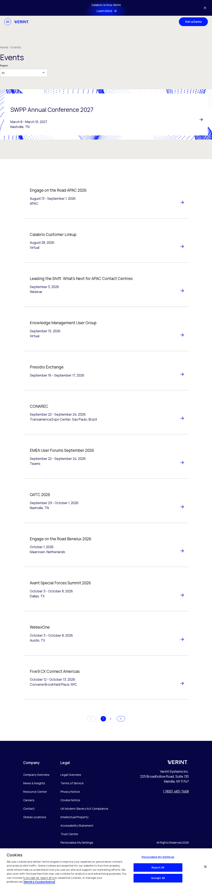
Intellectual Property (74, 817)
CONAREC (39, 406)
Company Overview (36, 775)
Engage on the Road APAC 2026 (58, 190)
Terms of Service (72, 783)
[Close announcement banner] (205, 8)
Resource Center (35, 792)
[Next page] (121, 718)
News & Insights (34, 783)
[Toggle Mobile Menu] (7, 21)
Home (5, 47)
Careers (28, 800)
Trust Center (69, 834)
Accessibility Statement (76, 825)
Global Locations (34, 817)
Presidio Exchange (47, 367)
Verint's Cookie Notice (39, 882)
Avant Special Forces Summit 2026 (60, 583)
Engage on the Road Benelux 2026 (60, 539)
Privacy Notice (70, 792)
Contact (29, 809)
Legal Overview (70, 775)
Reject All (158, 867)
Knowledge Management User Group (63, 322)
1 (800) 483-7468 (176, 791)
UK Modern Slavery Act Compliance (84, 809)
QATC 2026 (40, 494)
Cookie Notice (70, 800)
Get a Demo (193, 22)
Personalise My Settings (76, 842)
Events (16, 47)
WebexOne (40, 627)
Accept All (158, 878)
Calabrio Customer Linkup (53, 234)
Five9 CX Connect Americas (55, 671)
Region (4, 65)
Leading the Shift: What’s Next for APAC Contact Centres (81, 278)
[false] (205, 866)
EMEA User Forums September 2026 (62, 450)
